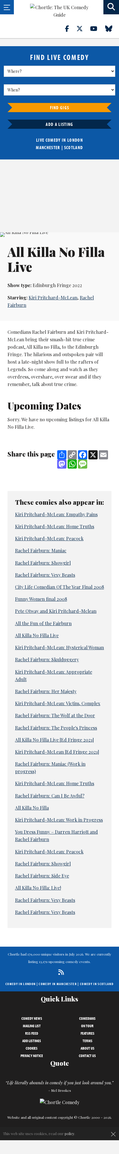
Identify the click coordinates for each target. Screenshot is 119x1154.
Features (87, 1033)
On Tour (87, 1025)
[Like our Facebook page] (70, 28)
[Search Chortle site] (111, 7)
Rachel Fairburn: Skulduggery (47, 659)
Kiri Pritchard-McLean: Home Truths (54, 526)
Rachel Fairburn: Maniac (40, 550)
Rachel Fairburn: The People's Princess (56, 728)
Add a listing (59, 124)
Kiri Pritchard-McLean (53, 298)
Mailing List (32, 1025)
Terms (87, 1040)
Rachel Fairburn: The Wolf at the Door (55, 715)
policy (69, 1133)
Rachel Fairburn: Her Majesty (46, 691)
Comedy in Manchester (58, 984)
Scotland (73, 147)
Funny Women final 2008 (41, 599)
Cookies (32, 1048)
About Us (87, 1048)
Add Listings (31, 1040)
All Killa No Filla (32, 808)
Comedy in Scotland (97, 984)
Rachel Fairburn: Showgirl (43, 563)
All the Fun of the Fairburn (43, 623)
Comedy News (31, 1018)
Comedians (87, 1018)
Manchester (48, 147)
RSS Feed (31, 1033)
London (75, 140)
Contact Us (87, 1055)
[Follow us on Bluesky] (112, 28)
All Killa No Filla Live (37, 635)
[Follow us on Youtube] (97, 28)
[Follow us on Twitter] (83, 28)
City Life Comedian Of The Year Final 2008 (59, 587)
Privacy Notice (32, 1055)
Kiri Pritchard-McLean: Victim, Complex (57, 703)
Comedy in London (20, 984)
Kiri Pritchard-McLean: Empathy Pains (56, 514)
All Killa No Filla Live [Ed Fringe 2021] (54, 740)
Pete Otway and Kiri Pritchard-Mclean (55, 611)
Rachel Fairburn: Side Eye (42, 876)
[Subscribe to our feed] (59, 972)
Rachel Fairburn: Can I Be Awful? (49, 796)
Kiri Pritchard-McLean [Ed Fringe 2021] (57, 752)
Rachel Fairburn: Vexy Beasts (45, 575)
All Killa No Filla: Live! (38, 888)
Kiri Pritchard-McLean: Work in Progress (59, 820)
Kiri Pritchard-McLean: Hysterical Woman (59, 647)
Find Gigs (59, 107)
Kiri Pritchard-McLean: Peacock (49, 538)
